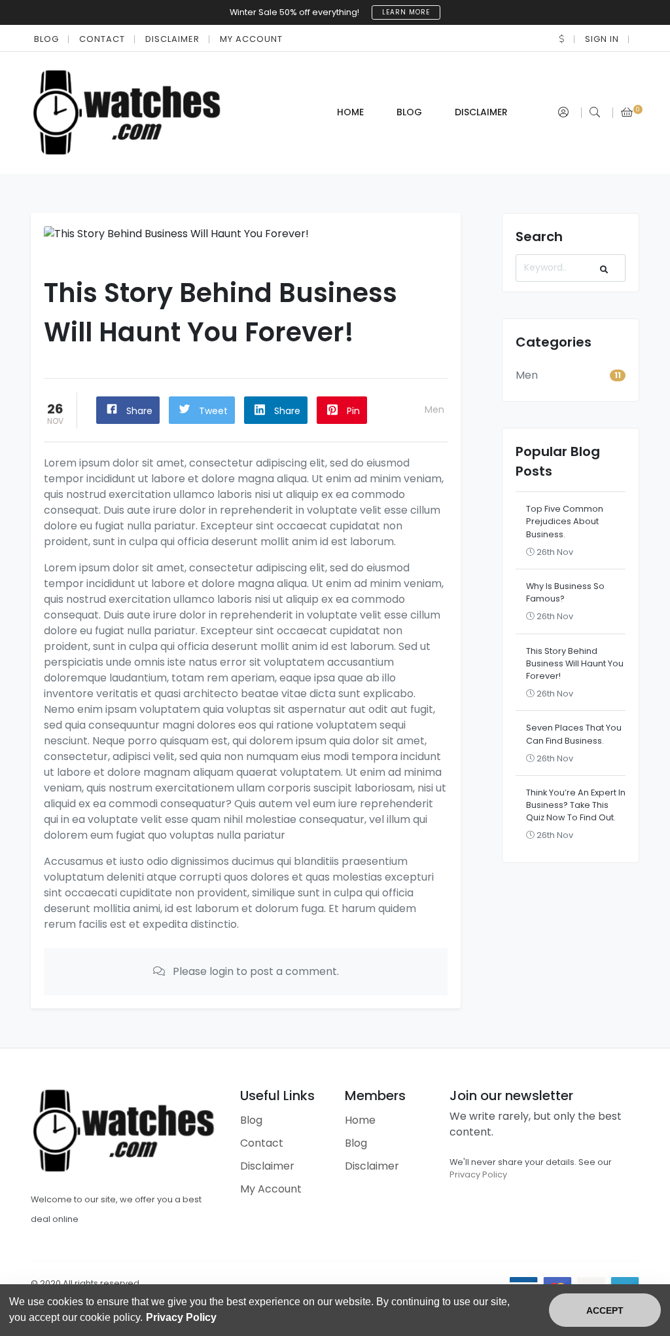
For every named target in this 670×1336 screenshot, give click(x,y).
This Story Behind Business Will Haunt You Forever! (575, 663)
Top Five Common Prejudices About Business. (564, 521)
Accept (605, 1310)
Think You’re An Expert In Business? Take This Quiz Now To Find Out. (576, 805)
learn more (406, 12)
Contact (102, 39)
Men (434, 409)
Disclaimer (172, 39)
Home (350, 112)
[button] (562, 39)
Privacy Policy (478, 1174)
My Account (251, 39)
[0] (627, 112)
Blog (46, 39)
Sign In (602, 39)
